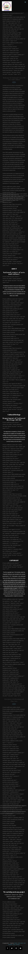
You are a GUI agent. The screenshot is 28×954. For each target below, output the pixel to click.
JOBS (14, 944)
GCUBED (15, 943)
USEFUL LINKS (20, 943)
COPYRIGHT (17, 944)
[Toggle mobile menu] (25, 2)
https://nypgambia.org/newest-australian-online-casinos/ (13, 809)
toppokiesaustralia (8, 201)
